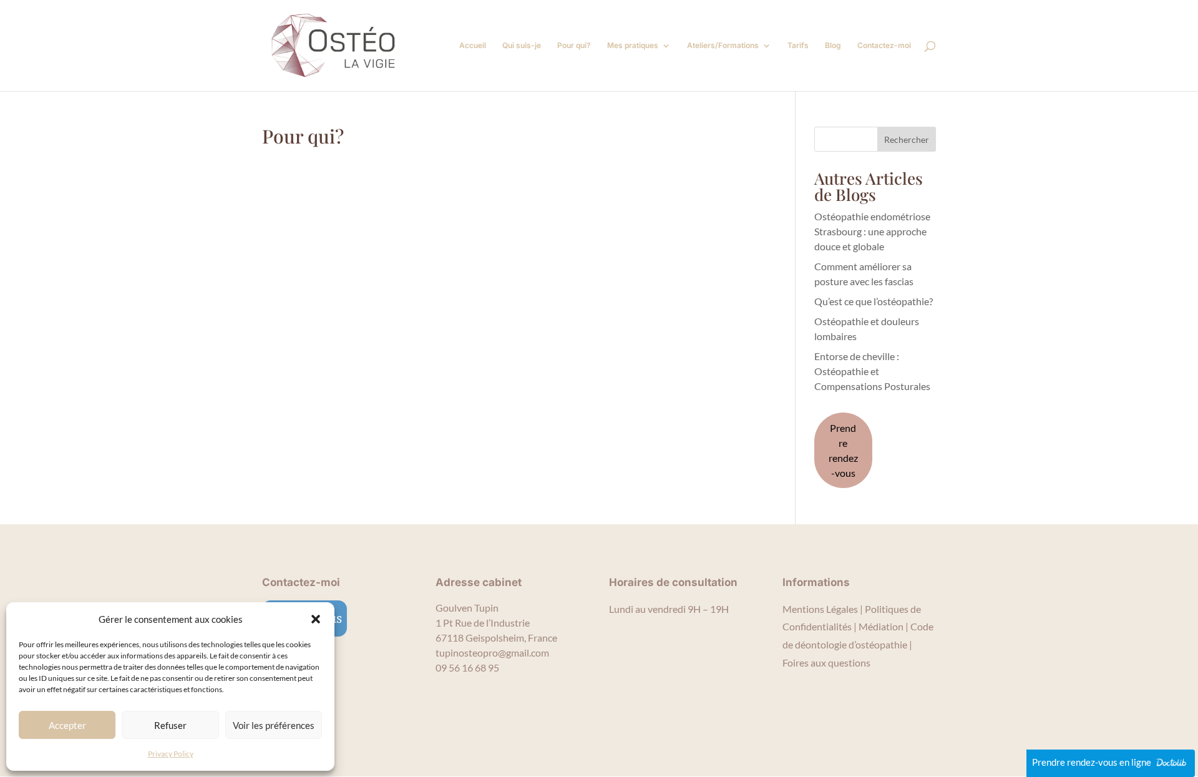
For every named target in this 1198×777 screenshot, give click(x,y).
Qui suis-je (521, 45)
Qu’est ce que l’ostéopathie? (873, 301)
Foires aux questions (826, 662)
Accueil (472, 45)
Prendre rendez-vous (843, 450)
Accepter (67, 725)
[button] (315, 619)
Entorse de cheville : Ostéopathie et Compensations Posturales (872, 371)
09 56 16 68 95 (467, 667)
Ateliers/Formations (723, 45)
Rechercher (906, 139)
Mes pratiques (632, 45)
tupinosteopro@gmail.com (492, 652)
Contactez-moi (884, 45)
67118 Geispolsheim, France (496, 637)
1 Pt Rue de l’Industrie (483, 622)
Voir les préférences (273, 725)
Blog (833, 45)
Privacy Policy (170, 753)
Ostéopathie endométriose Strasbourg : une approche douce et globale (872, 231)
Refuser (170, 725)
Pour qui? (574, 45)
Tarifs (798, 45)
